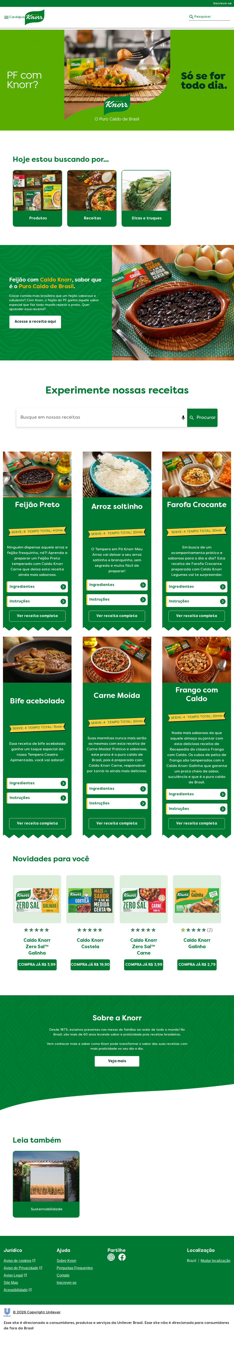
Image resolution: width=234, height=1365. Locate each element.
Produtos (38, 218)
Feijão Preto (37, 505)
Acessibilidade (16, 1295)
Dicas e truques (147, 218)
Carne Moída (117, 696)
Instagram (111, 1257)
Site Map (11, 1288)
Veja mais (117, 1061)
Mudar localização (215, 1261)
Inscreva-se (222, 3)
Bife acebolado (37, 701)
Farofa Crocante (196, 505)
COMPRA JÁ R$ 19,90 (90, 965)
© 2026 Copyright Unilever (37, 1318)
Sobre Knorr (66, 1261)
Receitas (92, 218)
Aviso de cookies (17, 1261)
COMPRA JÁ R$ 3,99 (37, 965)
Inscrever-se (67, 1283)
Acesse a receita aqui (35, 322)
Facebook (122, 1257)
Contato (63, 1275)
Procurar (206, 418)
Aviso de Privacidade (21, 1268)
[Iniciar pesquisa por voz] (183, 418)
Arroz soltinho (117, 507)
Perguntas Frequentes (75, 1268)
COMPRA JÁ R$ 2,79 (196, 965)
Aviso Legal (13, 1281)
